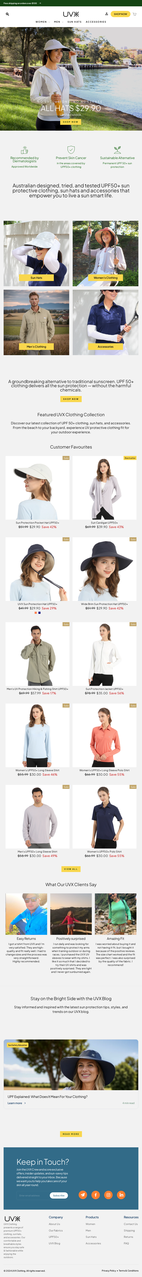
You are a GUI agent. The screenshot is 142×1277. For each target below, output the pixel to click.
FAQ (126, 1243)
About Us (54, 1223)
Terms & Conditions (128, 1270)
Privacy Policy (109, 1270)
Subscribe (59, 1195)
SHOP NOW (120, 14)
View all (71, 869)
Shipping (129, 1230)
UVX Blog (54, 1243)
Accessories (96, 21)
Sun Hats (75, 21)
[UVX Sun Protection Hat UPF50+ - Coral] (35, 612)
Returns (128, 1236)
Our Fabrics (56, 1230)
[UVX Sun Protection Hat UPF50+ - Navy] (39, 612)
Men (57, 21)
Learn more (15, 1103)
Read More (71, 1134)
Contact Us (131, 1223)
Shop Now (71, 399)
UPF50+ (54, 1236)
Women (42, 21)
